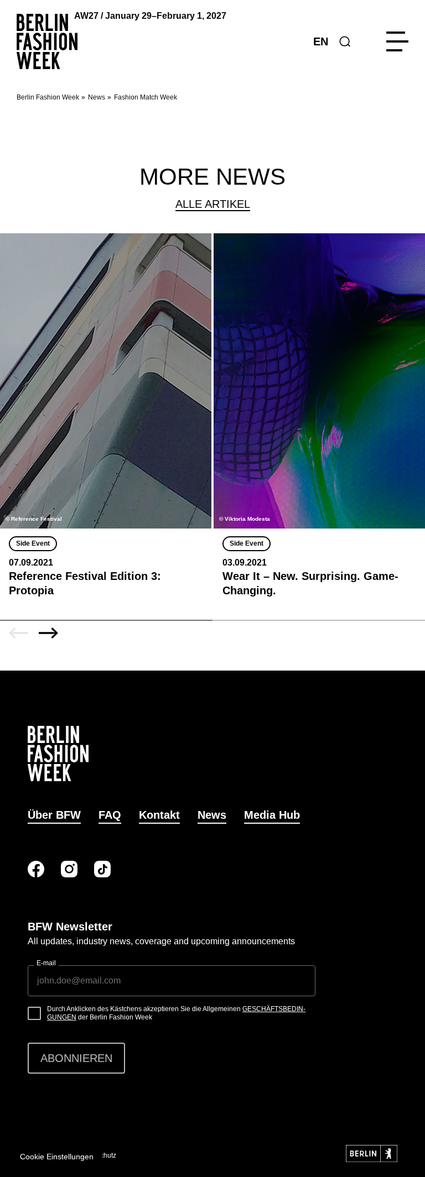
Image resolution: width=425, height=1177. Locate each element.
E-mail (46, 963)
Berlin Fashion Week (48, 97)
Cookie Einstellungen (57, 1156)
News (96, 97)
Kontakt (159, 815)
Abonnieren (76, 1058)
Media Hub (272, 815)
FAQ (110, 815)
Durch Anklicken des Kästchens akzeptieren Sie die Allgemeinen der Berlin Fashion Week (176, 1013)
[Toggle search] (345, 41)
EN (320, 41)
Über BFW (54, 815)
